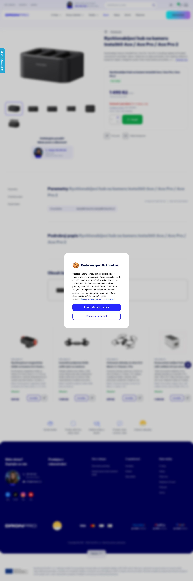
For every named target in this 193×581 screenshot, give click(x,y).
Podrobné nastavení (96, 316)
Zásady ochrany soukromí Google (96, 299)
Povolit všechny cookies (96, 307)
